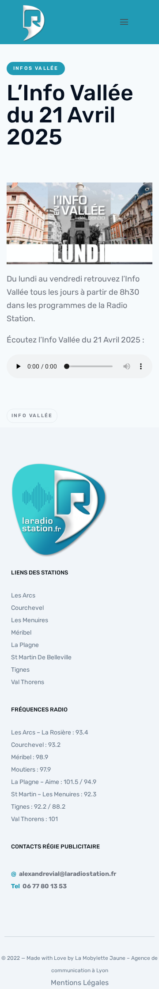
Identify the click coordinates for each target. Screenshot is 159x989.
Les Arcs (23, 595)
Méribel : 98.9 (29, 757)
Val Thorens (27, 682)
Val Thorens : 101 (34, 819)
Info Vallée (32, 415)
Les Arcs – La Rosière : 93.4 (49, 732)
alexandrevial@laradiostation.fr (67, 874)
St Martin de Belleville (41, 657)
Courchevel (27, 608)
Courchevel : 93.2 (36, 745)
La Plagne (25, 645)
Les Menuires (29, 620)
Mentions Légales (80, 982)
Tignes (20, 669)
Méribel (21, 632)
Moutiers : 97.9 (31, 769)
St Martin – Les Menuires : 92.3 (53, 794)
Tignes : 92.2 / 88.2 (38, 806)
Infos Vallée (35, 68)
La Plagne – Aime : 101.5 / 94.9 (53, 782)
